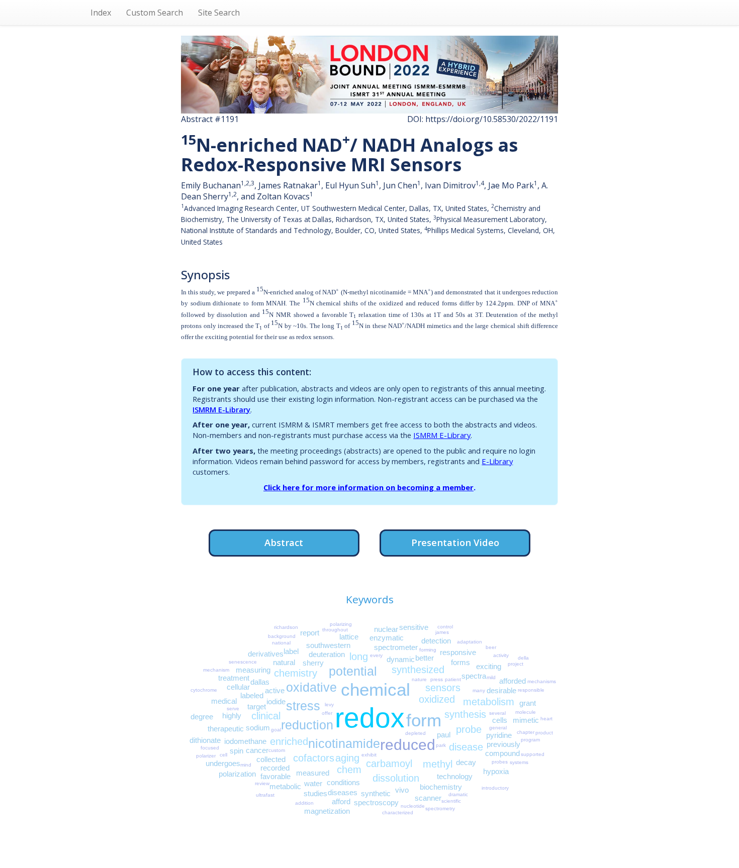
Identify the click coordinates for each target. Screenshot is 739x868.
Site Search (219, 12)
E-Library (497, 461)
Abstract (283, 542)
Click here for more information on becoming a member (368, 487)
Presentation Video (455, 542)
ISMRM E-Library (221, 409)
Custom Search (154, 12)
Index (100, 12)
